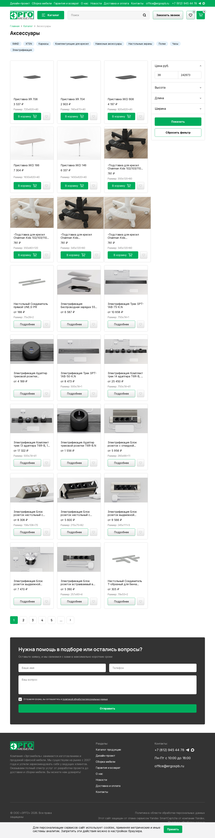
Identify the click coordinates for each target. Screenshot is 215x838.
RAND (16, 43)
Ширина (160, 108)
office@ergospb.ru (157, 3)
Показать (178, 121)
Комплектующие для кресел (72, 43)
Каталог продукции (108, 749)
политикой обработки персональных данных (85, 699)
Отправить (107, 708)
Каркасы (44, 43)
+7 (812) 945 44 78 (184, 3)
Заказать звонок (168, 15)
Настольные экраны (140, 43)
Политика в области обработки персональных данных (170, 813)
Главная (14, 26)
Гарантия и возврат (66, 3)
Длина (159, 98)
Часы (175, 43)
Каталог (53, 15)
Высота (160, 87)
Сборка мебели (42, 3)
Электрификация (22, 49)
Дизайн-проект (20, 3)
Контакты (137, 3)
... (61, 620)
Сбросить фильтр (178, 132)
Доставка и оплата (116, 3)
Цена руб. (162, 66)
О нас (84, 3)
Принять (173, 829)
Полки (162, 43)
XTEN (29, 43)
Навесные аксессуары (108, 43)
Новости (96, 3)
